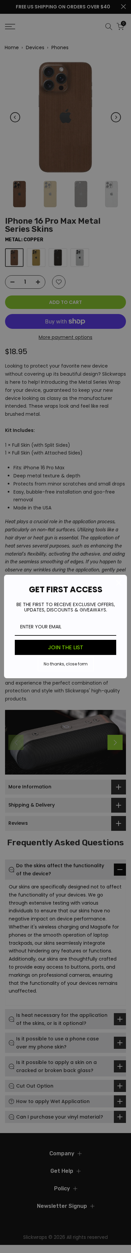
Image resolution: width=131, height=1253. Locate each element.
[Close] (119, 583)
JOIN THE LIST (65, 647)
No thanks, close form (66, 664)
